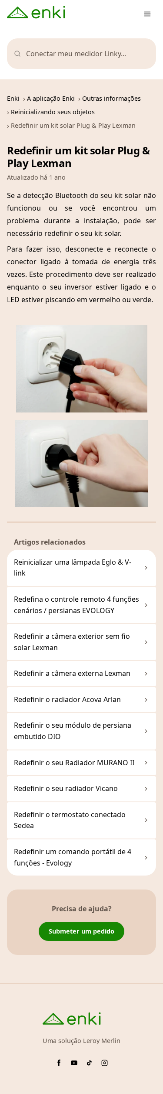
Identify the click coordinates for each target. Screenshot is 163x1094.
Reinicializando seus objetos (53, 112)
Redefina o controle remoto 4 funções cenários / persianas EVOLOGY (76, 604)
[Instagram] (104, 1063)
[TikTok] (89, 1063)
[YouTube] (74, 1063)
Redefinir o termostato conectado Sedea (70, 820)
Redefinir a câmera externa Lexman (72, 673)
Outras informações (111, 98)
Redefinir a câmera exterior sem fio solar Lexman (72, 641)
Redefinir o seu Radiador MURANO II (74, 762)
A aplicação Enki (51, 98)
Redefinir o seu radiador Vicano (66, 788)
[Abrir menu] (147, 14)
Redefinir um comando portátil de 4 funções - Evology (72, 857)
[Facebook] (59, 1063)
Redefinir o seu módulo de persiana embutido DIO (72, 730)
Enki (13, 98)
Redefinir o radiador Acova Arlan (67, 699)
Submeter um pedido (81, 931)
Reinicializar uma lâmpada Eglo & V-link (72, 567)
